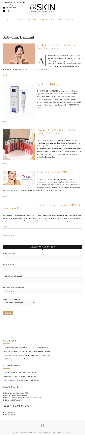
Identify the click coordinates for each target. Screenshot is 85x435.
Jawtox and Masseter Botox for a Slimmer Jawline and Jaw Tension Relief (27, 355)
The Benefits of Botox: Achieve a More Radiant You (56, 46)
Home (10, 19)
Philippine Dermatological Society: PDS (15, 393)
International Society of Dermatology (15, 395)
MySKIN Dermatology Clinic (27, 432)
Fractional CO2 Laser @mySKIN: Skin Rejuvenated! (42, 206)
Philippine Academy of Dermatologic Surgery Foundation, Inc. (22, 398)
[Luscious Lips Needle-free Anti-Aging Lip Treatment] (19, 144)
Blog (60, 19)
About (19, 19)
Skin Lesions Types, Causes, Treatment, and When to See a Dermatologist (27, 351)
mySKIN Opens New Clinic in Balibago (24, 372)
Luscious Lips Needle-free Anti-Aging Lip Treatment (56, 131)
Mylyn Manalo (8, 380)
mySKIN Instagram (9, 412)
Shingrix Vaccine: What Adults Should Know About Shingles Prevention (26, 347)
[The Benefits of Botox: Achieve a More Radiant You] (19, 53)
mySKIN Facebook (9, 414)
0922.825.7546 (10, 8)
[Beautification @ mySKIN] (19, 178)
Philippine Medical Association (12, 400)
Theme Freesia (50, 432)
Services (32, 19)
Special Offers (47, 19)
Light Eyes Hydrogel (49, 84)
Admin (5, 75)
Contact (70, 19)
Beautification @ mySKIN (52, 172)
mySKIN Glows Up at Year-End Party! (16, 359)
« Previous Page (8, 235)
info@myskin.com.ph (12, 11)
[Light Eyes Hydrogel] (19, 100)
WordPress (68, 432)
